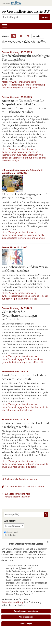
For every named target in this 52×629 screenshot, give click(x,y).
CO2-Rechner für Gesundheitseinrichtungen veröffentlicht (19, 315)
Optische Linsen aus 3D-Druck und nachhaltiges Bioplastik (25, 425)
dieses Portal (12, 532)
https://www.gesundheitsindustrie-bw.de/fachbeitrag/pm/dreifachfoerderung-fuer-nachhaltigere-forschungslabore (24, 84)
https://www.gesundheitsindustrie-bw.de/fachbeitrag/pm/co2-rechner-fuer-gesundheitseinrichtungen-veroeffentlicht (22, 359)
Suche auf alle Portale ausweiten (21, 479)
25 (14, 36)
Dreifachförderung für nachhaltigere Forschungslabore (26, 58)
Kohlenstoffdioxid (12, 526)
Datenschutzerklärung (12, 602)
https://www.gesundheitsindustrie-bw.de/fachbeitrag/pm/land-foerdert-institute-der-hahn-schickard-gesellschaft (25, 407)
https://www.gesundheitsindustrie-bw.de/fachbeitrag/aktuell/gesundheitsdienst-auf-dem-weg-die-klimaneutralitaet (25, 295)
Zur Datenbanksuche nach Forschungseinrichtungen (17, 495)
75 (28, 36)
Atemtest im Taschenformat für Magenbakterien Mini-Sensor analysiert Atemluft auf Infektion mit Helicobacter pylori (24, 106)
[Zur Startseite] (26, 11)
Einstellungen (26, 623)
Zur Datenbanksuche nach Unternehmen (25, 486)
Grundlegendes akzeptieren (26, 611)
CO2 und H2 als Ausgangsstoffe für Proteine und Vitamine (25, 196)
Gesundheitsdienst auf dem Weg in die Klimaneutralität (25, 269)
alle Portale (11, 535)
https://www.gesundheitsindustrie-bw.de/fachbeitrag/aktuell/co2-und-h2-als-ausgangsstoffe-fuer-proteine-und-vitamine (23, 235)
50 (21, 36)
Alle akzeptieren (26, 617)
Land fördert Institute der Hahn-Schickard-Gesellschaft (24, 377)
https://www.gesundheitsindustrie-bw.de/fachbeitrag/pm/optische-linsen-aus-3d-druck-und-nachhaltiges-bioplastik (25, 464)
